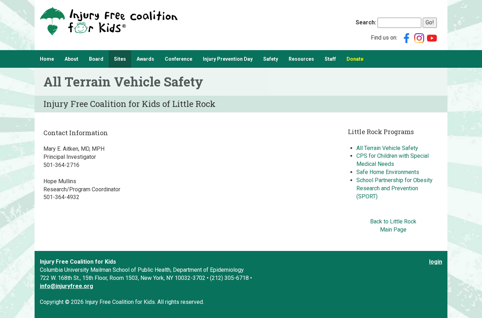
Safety (270, 59)
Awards (145, 59)
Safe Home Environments (387, 172)
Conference (178, 59)
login (435, 261)
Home (47, 59)
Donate (355, 59)
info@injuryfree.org (66, 286)
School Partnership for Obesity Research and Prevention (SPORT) (394, 188)
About (71, 59)
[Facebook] (406, 37)
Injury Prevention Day (228, 59)
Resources (301, 59)
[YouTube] (432, 37)
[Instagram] (419, 37)
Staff (330, 59)
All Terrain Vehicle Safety (387, 148)
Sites (120, 59)
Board (96, 59)
